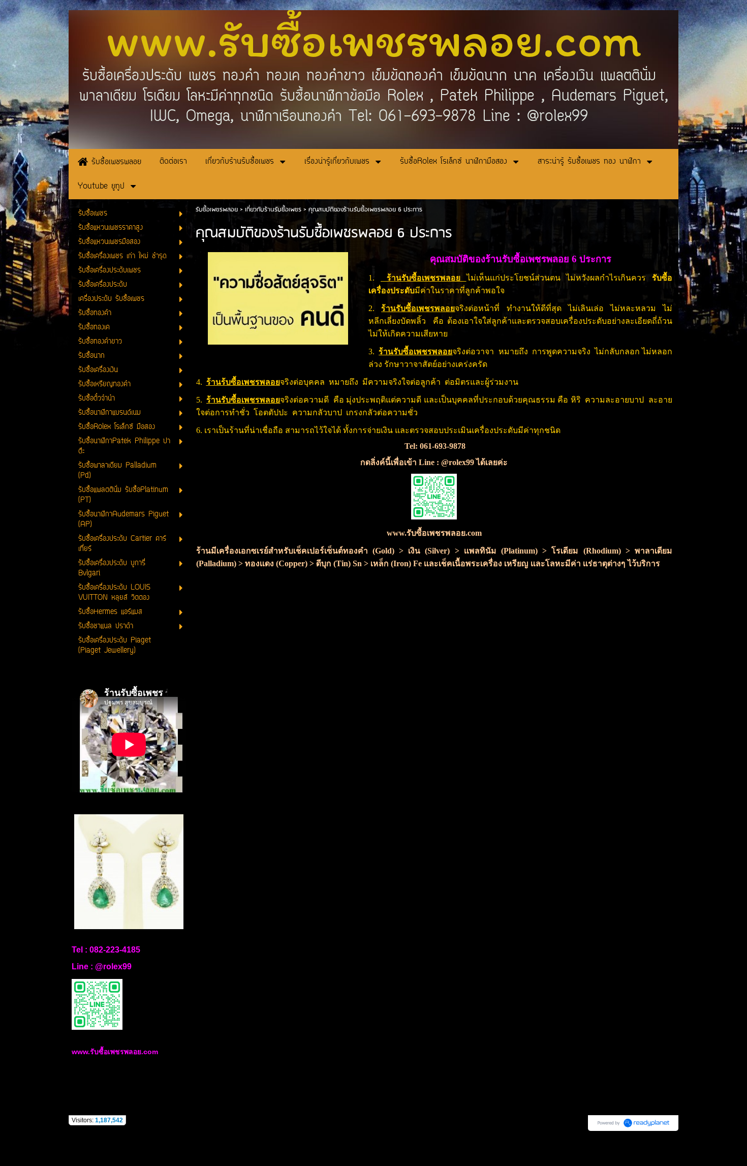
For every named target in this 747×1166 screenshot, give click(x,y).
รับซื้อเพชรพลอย (217, 209)
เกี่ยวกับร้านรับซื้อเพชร (273, 209)
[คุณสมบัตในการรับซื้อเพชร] (278, 297)
